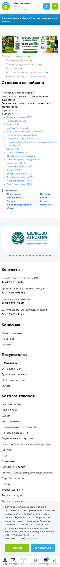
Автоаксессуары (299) (19, 180)
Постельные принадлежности (25, 72)
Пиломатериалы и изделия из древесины (27, 472)
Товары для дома (17, 60)
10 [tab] (40, 255)
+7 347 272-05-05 (13, 303)
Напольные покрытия (15, 432)
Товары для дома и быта (22, 64)
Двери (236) (13, 170)
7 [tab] (30, 255)
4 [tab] (20, 255)
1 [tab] (10, 255)
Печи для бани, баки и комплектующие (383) (32, 142)
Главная (6, 56)
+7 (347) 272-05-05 (22, 3)
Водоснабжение (12, 404)
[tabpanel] (30, 238)
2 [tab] (13, 255)
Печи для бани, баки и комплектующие (26, 444)
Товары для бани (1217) (19, 173)
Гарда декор (10, 409)
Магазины (46, 204)
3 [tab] (17, 255)
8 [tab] (33, 255)
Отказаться (43, 547)
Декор (6, 415)
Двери (6, 484)
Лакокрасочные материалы (19, 427)
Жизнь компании (12, 333)
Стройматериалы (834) (20, 166)
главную (23, 103)
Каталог (21, 56)
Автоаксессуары (12, 501)
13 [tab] (50, 255)
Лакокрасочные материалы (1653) (26, 131)
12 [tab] (47, 255)
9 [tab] (37, 255)
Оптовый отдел (12, 368)
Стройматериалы (13, 478)
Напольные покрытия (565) (22, 135)
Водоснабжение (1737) (19, 117)
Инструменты (10, 421)
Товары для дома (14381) (20, 177)
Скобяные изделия (13, 466)
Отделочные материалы (17, 438)
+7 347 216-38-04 (13, 313)
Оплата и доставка (19, 204)
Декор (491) (13, 124)
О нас (10, 208)
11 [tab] (43, 255)
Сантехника (9, 461)
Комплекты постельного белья (25, 76)
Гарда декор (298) (17, 121)
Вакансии (8, 338)
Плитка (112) (13, 145)
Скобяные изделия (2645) (21, 156)
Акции (43, 201)
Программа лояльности (17, 374)
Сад (4, 455)
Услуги (11, 201)
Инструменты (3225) (18, 128)
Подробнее (32, 538)
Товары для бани (12, 489)
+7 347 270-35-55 (13, 282)
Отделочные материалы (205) (24, 138)
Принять (17, 547)
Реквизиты (8, 344)
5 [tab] (23, 255)
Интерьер (12, 68)
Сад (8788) (13, 149)
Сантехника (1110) (17, 152)
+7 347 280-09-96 (13, 292)
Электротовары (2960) (19, 184)
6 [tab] (27, 255)
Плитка (6, 449)
